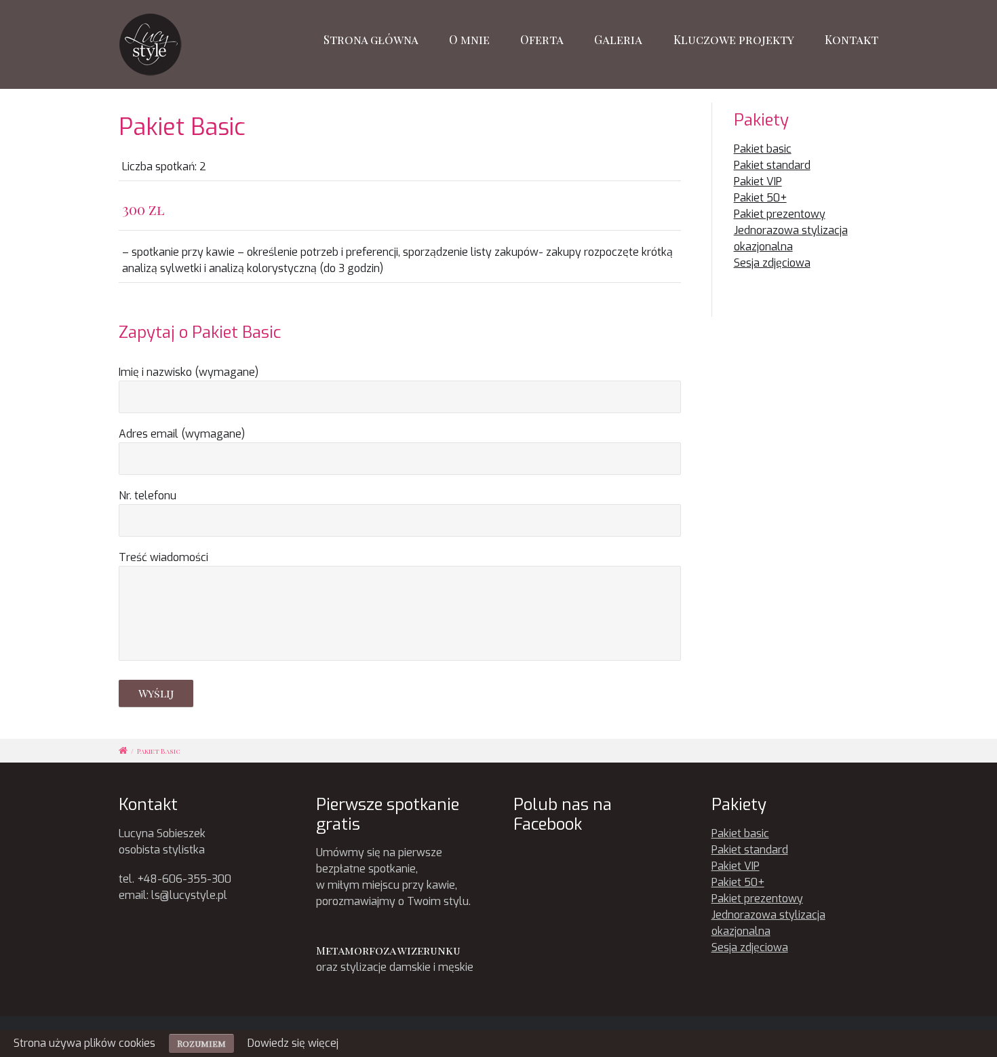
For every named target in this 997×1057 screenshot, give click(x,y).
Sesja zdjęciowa (772, 263)
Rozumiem (201, 1043)
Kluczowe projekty (733, 39)
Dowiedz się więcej (293, 1043)
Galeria (618, 39)
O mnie (469, 39)
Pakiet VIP (758, 181)
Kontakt (851, 39)
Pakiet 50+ (760, 198)
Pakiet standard (772, 165)
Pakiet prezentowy (779, 214)
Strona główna (371, 39)
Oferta (542, 39)
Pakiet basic (762, 149)
